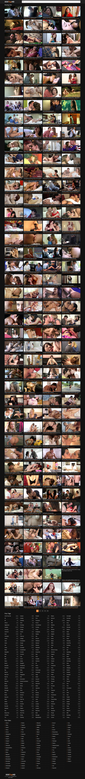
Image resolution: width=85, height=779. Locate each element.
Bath (11, 654)
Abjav (7, 725)
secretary (37, 447)
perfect (30, 326)
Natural (58, 631)
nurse (7, 273)
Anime (11, 638)
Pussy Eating (58, 699)
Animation (11, 636)
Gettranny (23, 734)
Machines (42, 710)
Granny (42, 649)
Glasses (42, 645)
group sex (35, 179)
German (42, 638)
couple (9, 98)
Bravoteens (8, 758)
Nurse (58, 638)
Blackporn (8, 756)
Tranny (53, 738)
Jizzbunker (23, 761)
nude (71, 112)
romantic (51, 72)
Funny (42, 629)
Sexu (53, 727)
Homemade (42, 670)
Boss (11, 692)
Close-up (27, 636)
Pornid (38, 749)
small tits (15, 112)
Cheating (27, 625)
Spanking (73, 652)
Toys (73, 694)
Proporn (38, 763)
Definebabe (8, 765)
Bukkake (11, 708)
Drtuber (22, 722)
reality (32, 179)
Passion (58, 670)
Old (58, 647)
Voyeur (73, 708)
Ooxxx (38, 738)
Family (27, 701)
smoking (76, 460)
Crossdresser (27, 649)
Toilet (73, 692)
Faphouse (23, 727)
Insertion (42, 681)
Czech (27, 658)
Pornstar (58, 685)
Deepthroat (27, 665)
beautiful (32, 31)
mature (13, 85)
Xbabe (69, 727)
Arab (11, 640)
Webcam (73, 710)
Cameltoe (11, 715)
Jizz (42, 690)
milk (73, 112)
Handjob (42, 658)
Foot (42, 618)
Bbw (11, 658)
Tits (73, 690)
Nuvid (38, 734)
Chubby (27, 629)
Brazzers (11, 697)
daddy (72, 232)
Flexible (42, 616)
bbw (30, 98)
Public (58, 692)
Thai (73, 685)
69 (11, 620)
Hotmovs (23, 754)
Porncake (39, 740)
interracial (30, 393)
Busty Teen (11, 712)
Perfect (58, 672)
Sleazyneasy (55, 731)
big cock (73, 58)
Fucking (42, 627)
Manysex (38, 722)
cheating (76, 192)
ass (73, 72)
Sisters (73, 634)
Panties (58, 661)
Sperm (73, 654)
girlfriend (26, 18)
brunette (10, 31)
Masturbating (42, 717)
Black (11, 683)
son (8, 353)
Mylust (38, 731)
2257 (9, 777)
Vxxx (69, 722)
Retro (58, 706)
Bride (11, 699)
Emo (27, 688)
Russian (58, 715)
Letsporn (23, 765)
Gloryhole (42, 647)
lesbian (70, 31)
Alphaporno (8, 734)
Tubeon (53, 743)
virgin (9, 112)
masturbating (59, 179)
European (27, 692)
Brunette (11, 706)
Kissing (42, 692)
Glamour (42, 643)
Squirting (73, 658)
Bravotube (8, 761)
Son (73, 649)
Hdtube (22, 743)
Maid (42, 712)
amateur (57, 18)
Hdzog (22, 745)
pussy (19, 72)
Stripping (73, 667)
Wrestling (73, 715)
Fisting (27, 715)
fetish (7, 299)
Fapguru (23, 725)
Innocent (42, 679)
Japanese (42, 688)
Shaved (73, 625)
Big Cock (11, 674)
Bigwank (7, 754)
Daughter (27, 663)
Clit (27, 634)
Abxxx (7, 729)
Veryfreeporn (55, 756)
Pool (58, 683)
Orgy (58, 656)
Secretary (73, 618)
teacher (73, 206)
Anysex (7, 743)
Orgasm (58, 654)
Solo (73, 647)
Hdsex (22, 740)
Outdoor (58, 658)
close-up (71, 407)
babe (14, 31)
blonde (11, 165)
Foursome (42, 620)
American (11, 631)
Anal (11, 634)
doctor (14, 125)
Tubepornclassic (55, 745)
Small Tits (73, 643)
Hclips (22, 736)
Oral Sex (58, 652)
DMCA (11, 777)
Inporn (22, 758)
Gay (42, 636)
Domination (27, 679)
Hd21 (22, 738)
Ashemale (8, 745)
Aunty (11, 647)
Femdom (27, 703)
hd (15, 31)
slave (37, 246)
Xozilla (69, 743)
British (11, 701)
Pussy (58, 697)
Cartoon (27, 616)
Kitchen (42, 694)
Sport (73, 656)
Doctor (27, 672)
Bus (11, 710)
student (16, 45)
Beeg (7, 752)
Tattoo (73, 679)
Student (73, 670)
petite (18, 58)
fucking (10, 152)
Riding (58, 708)
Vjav (53, 765)
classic (31, 45)
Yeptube (69, 752)
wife (47, 18)
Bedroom (11, 667)
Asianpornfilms (9, 747)
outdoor (64, 98)
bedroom (78, 232)
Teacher (73, 681)
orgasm (17, 31)
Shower (73, 629)
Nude (58, 636)
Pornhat (38, 747)
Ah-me (7, 731)
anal (57, 139)
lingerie (32, 72)
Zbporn (69, 758)
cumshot (19, 112)
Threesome (73, 688)
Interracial (42, 683)
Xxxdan (69, 747)
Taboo (73, 676)
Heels (42, 665)
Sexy (73, 622)
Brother (11, 703)
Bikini (11, 679)
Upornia (54, 754)
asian (16, 85)
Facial (27, 697)
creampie (18, 393)
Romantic (58, 710)
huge (17, 152)
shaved (19, 125)
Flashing (27, 717)
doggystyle (68, 112)
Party (58, 667)
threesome (52, 45)
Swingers (73, 674)
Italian (42, 685)
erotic (37, 152)
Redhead (58, 703)
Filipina (27, 708)
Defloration (27, 667)
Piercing (58, 676)
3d (11, 618)
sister (26, 45)
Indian (42, 676)
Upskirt (73, 701)
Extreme (27, 694)
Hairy (42, 656)
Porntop (38, 758)
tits (52, 152)
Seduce (73, 620)
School (58, 717)
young (16, 179)
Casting (27, 618)
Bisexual (11, 681)
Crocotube (8, 763)
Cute (27, 656)
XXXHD (9, 2)
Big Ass (11, 672)
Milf (58, 620)
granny (36, 192)
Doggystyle (27, 674)
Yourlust (69, 756)
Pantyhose (58, 665)
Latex (42, 699)
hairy (12, 58)
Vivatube (54, 763)
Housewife (42, 672)
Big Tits (11, 676)
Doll (27, 676)
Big (11, 670)
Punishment (58, 694)
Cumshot (27, 654)
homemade (18, 487)
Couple (27, 645)
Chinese (27, 627)
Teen (73, 683)
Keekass (23, 763)
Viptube (53, 761)
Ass (11, 645)
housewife (7, 72)
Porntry (38, 761)
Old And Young (58, 649)
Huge (42, 674)
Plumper (58, 681)
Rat (37, 765)
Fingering (27, 710)
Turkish (73, 697)
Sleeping (73, 640)
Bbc (11, 656)
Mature (58, 616)
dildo (32, 554)
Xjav (69, 738)
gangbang (49, 514)
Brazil (11, 694)
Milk (58, 622)
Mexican (58, 618)
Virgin (73, 706)
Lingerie (42, 708)
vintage (31, 165)
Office (58, 643)
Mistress (58, 625)
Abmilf (7, 727)
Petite (58, 674)
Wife (73, 712)
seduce (15, 514)
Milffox (38, 727)
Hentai (42, 667)
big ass (33, 98)
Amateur (11, 627)
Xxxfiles (69, 749)
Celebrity (27, 620)
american (11, 380)
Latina (42, 701)
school (12, 366)
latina (67, 219)
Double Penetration (27, 681)
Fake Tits (27, 699)
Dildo (27, 670)
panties (38, 72)
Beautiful (11, 665)
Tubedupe (54, 740)
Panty (58, 663)
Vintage (73, 703)
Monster (58, 629)
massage (14, 58)
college (7, 366)
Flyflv (22, 729)
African (11, 622)
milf (55, 31)
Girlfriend (42, 640)
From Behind (42, 625)
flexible (76, 567)
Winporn (69, 725)
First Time (27, 712)
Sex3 (53, 725)
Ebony (27, 685)
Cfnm (27, 622)
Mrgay (38, 729)
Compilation (27, 640)
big (33, 45)
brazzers (10, 125)
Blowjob (11, 688)
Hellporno (23, 747)
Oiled (58, 645)
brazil (34, 246)
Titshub (53, 736)
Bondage (11, 690)
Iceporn (22, 756)
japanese (45, 58)
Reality (58, 701)
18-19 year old (51, 18)
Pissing (58, 679)
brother (75, 18)
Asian (11, 643)
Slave (73, 638)
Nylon (58, 640)
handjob (55, 192)
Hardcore (42, 661)
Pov (58, 688)
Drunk (27, 683)
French (42, 622)
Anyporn (7, 740)
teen (6, 18)
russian (73, 45)
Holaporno (23, 752)
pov (6, 313)
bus (53, 192)
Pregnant (58, 690)
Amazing (11, 629)
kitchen (50, 353)
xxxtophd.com (13, 776)
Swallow (73, 672)
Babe (11, 649)
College (27, 638)
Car (11, 717)
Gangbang (42, 631)
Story (73, 663)
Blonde (11, 685)
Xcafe (69, 729)
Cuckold (27, 652)
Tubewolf (54, 747)
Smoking (73, 645)
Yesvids (69, 754)
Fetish (27, 706)
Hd (42, 663)
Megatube (39, 725)
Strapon (73, 665)
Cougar (27, 643)
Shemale (73, 627)
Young (73, 717)
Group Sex (42, 652)
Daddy (27, 661)
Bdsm (11, 661)
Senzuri (53, 722)
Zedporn (69, 761)
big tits (7, 58)
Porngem (39, 745)
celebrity (7, 31)
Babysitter (11, 652)
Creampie (27, 647)
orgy (56, 179)
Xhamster (70, 734)
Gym (42, 654)
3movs (7, 722)
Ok (37, 736)
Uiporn (53, 752)
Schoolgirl (73, 616)
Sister (73, 631)
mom (49, 31)
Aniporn (7, 738)
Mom (58, 627)
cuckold (50, 567)
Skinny (73, 636)
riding (32, 18)
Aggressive (11, 625)
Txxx (53, 749)
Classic (27, 631)
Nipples (58, 634)
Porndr (38, 743)
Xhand (69, 736)
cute (36, 58)
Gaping (42, 634)
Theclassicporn (55, 734)
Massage (42, 715)
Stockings (73, 661)
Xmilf (69, 740)
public (51, 192)
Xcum (69, 731)
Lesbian (42, 703)
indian (45, 18)
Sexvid (53, 729)
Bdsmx (7, 749)
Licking (42, 706)
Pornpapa (39, 756)
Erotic (27, 690)
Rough (58, 712)
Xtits (69, 745)
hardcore (68, 286)
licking (36, 165)
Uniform (73, 699)
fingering (76, 31)
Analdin (7, 736)
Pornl (38, 752)
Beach (11, 663)
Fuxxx (22, 731)
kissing (9, 18)
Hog (22, 749)
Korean (42, 697)
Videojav (54, 758)
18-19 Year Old (11, 616)
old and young (58, 219)
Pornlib (38, 754)
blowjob (35, 31)
